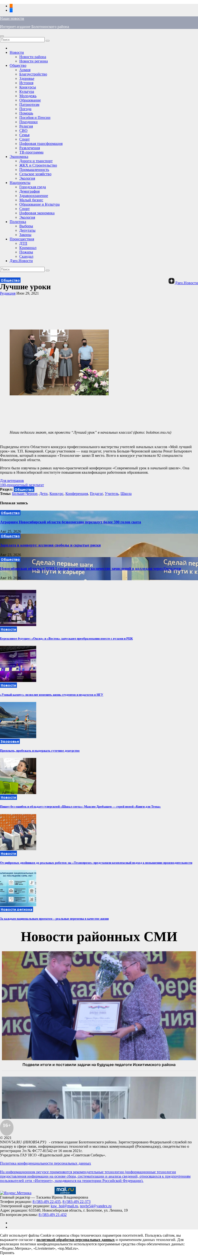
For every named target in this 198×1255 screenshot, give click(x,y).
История (26, 83)
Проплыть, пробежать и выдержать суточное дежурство (40, 750)
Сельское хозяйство (35, 174)
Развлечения (29, 148)
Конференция (76, 494)
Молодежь (27, 96)
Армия (24, 70)
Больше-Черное (24, 494)
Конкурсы (27, 87)
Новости (17, 52)
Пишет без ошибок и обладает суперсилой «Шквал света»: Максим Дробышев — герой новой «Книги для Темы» (80, 806)
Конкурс (57, 494)
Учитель (112, 494)
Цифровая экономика (37, 213)
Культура (26, 91)
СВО (23, 130)
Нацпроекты (20, 183)
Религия (26, 126)
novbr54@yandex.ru (96, 1206)
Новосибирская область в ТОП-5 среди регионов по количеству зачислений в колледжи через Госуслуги (90, 569)
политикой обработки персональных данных (75, 1240)
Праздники (28, 122)
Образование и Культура (39, 204)
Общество (18, 65)
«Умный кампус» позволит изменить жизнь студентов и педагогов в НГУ (51, 694)
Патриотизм (29, 104)
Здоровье (26, 78)
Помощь (26, 113)
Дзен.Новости (21, 261)
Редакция (7, 293)
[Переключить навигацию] (2, 36)
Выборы (26, 226)
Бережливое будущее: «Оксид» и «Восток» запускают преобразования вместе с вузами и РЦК (66, 638)
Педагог (96, 494)
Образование (30, 100)
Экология (27, 178)
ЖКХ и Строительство (38, 165)
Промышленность (34, 170)
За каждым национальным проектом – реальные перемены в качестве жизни (54, 918)
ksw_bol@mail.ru (64, 1206)
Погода (25, 109)
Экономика (19, 157)
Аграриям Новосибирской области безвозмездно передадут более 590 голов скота (70, 522)
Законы (25, 235)
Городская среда (32, 187)
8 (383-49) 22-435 (47, 1202)
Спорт (24, 139)
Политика (18, 222)
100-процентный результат (22, 485)
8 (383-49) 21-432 (53, 1215)
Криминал (27, 248)
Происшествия (22, 239)
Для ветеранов (12, 481)
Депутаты (27, 230)
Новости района (32, 57)
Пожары (26, 252)
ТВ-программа (31, 152)
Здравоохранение (33, 196)
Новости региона (33, 61)
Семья (24, 135)
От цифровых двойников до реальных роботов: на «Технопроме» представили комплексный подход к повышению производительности (96, 862)
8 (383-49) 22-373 (77, 1202)
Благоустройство (33, 74)
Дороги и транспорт (36, 161)
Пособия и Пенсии (34, 117)
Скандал (26, 256)
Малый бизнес (31, 200)
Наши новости (12, 18)
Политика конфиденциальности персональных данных (45, 1163)
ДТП (23, 243)
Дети (43, 494)
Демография (29, 191)
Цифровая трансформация (41, 144)
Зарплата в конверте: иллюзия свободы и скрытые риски (50, 545)
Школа (126, 494)
